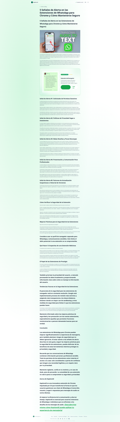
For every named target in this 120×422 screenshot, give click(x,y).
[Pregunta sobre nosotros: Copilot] (69, 419)
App (52, 416)
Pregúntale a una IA (80, 2)
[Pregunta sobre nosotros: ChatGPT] (58, 419)
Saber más (73, 87)
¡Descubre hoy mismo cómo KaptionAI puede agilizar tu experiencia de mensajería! (58, 407)
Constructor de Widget (62, 416)
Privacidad (80, 416)
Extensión (55, 416)
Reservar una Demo (74, 416)
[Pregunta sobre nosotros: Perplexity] (65, 419)
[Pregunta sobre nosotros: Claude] (60, 419)
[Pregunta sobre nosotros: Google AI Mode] (62, 419)
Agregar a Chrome (64, 87)
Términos (85, 416)
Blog (68, 416)
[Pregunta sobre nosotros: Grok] (67, 419)
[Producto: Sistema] (88, 2)
